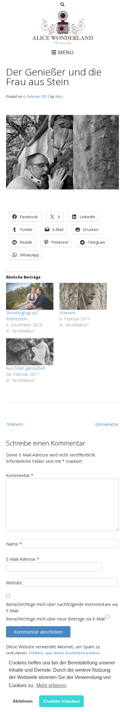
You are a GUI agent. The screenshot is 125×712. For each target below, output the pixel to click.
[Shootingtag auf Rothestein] (29, 296)
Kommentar (19, 475)
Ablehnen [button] (23, 701)
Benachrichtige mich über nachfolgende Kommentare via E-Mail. (62, 607)
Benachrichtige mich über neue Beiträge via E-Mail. (56, 619)
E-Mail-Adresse (22, 559)
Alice (59, 96)
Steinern (67, 313)
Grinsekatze (106, 424)
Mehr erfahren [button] (51, 685)
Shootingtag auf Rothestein (22, 316)
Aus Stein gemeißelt (25, 368)
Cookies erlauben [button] (61, 701)
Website (14, 583)
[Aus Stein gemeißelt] (29, 351)
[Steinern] (83, 296)
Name (14, 544)
